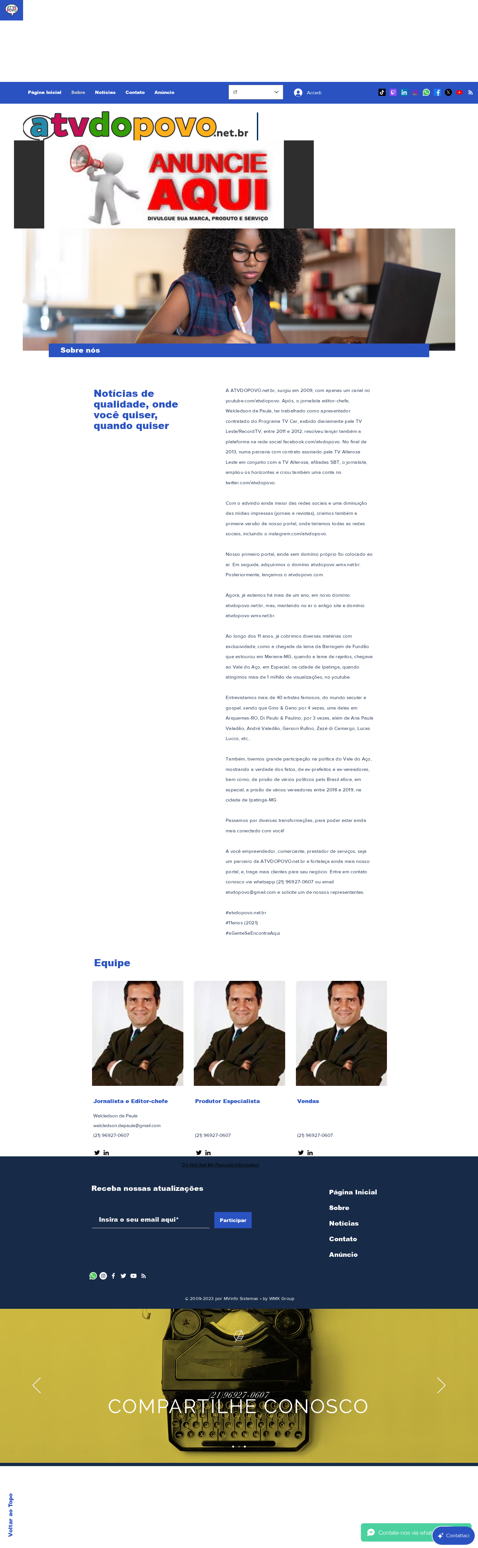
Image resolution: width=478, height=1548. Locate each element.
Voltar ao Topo (10, 1515)
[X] (448, 92)
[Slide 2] (239, 1447)
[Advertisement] (40, 40)
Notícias (344, 1223)
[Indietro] (37, 1385)
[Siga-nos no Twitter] (97, 1152)
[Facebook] (437, 92)
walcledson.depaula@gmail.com (127, 1125)
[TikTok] (382, 92)
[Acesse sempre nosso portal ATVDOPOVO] (470, 92)
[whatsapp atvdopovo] (93, 1276)
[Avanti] (441, 1385)
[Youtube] (459, 92)
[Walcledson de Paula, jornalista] (106, 1152)
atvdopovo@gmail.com (251, 892)
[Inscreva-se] (133, 1276)
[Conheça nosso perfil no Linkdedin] (208, 1152)
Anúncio (343, 1254)
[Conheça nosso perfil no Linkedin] (310, 1152)
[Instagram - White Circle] (103, 1276)
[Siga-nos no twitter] (199, 1152)
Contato (343, 1238)
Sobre (339, 1207)
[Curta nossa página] (113, 1276)
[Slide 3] (245, 1447)
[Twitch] (393, 92)
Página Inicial (353, 1192)
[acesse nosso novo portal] (143, 1276)
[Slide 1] (233, 1447)
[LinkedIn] (404, 92)
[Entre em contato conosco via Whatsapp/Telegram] (426, 92)
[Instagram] (415, 92)
